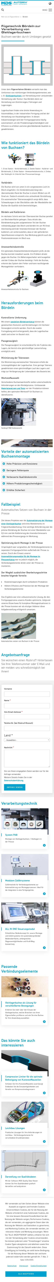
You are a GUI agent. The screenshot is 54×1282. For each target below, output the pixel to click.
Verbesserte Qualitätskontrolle (22, 476)
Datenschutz (12, 1266)
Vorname (8, 688)
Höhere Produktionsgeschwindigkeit (24, 483)
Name (6, 700)
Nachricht (8, 747)
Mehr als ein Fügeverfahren (10, 17)
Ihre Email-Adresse (12, 712)
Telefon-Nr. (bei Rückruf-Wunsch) (18, 723)
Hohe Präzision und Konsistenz (22, 463)
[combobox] (27, 740)
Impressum (23, 1266)
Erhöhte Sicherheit (16, 490)
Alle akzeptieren (26, 1274)
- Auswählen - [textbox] (11, 740)
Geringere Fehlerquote (18, 470)
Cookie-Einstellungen (39, 1266)
